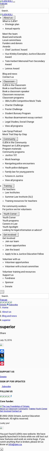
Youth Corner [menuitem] (9, 217)
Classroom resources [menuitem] (13, 94)
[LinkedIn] (4, 302)
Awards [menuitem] (6, 46)
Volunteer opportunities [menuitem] (17, 262)
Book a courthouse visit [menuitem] (14, 88)
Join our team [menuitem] (12, 241)
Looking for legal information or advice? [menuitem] (22, 230)
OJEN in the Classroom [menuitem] (14, 85)
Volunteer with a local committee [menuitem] (22, 266)
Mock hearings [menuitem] (12, 159)
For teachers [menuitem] (9, 189)
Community (23, 409)
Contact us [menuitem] (8, 77)
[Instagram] (1, 302)
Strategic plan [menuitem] (12, 24)
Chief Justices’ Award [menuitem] (16, 49)
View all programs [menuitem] (14, 126)
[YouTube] (6, 302)
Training (32, 409)
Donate (3, 305)
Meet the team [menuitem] (10, 34)
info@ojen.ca (15, 444)
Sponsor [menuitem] (9, 282)
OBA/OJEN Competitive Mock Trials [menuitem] (23, 101)
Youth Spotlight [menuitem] (10, 227)
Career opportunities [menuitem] (15, 245)
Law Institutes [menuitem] (12, 192)
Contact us (17, 411)
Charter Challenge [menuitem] (14, 105)
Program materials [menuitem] (12, 148)
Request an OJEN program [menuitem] (16, 145)
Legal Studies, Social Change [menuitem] (19, 121)
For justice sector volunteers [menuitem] (17, 209)
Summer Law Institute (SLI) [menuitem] (19, 196)
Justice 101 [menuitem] (11, 155)
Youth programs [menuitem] (11, 220)
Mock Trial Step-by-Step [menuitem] (15, 134)
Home (5, 307)
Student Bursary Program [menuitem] (18, 113)
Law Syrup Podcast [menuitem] (12, 131)
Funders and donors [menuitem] (12, 43)
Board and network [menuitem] (12, 37)
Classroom (13, 409)
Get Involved (5, 411)
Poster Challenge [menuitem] (13, 109)
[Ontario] (14, 406)
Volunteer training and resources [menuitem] (19, 271)
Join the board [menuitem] (12, 249)
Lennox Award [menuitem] (12, 68)
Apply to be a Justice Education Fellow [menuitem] (24, 254)
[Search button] (2, 6)
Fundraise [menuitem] (10, 278)
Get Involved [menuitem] (9, 238)
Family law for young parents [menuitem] (19, 171)
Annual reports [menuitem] (12, 28)
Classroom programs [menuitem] (13, 97)
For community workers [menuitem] (14, 206)
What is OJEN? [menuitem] (10, 21)
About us (6, 311)
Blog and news (9, 316)
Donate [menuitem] (8, 286)
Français (3, 3)
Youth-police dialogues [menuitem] (16, 167)
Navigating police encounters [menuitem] (20, 163)
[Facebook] (11, 302)
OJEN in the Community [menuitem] (15, 142)
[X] (9, 302)
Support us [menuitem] (8, 275)
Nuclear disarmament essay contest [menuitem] (23, 117)
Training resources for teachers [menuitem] (21, 201)
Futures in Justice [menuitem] (14, 176)
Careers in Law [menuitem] (10, 223)
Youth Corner (41, 409)
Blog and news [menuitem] (10, 73)
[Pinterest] (24, 363)
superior (6, 320)
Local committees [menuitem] (12, 40)
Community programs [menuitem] (14, 152)
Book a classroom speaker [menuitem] (16, 91)
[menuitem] (9, 18)
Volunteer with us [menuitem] (11, 259)
